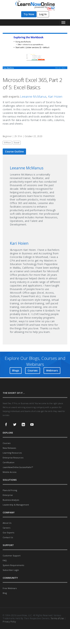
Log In (43, 14)
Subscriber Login (11, 570)
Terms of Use (57, 618)
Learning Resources (12, 452)
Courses (33, 370)
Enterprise (8, 495)
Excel (16, 142)
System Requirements (13, 565)
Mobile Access (9, 472)
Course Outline (14, 151)
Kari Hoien (55, 96)
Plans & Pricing (10, 490)
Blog (5, 593)
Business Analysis (11, 500)
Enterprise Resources (13, 457)
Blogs (15, 370)
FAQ (5, 560)
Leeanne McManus (33, 96)
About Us (7, 523)
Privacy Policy (9, 621)
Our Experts (8, 532)
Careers (6, 527)
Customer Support (11, 555)
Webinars (52, 370)
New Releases (9, 448)
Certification (8, 462)
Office (7, 142)
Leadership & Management (16, 504)
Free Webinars (10, 588)
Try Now (29, 14)
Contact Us (8, 537)
